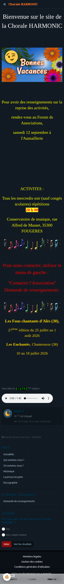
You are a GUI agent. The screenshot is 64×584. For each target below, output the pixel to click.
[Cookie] (7, 577)
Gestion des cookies (32, 561)
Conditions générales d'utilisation (32, 566)
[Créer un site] (12, 579)
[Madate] (32, 579)
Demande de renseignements (19, 501)
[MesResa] (52, 579)
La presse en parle (13, 477)
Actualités (8, 454)
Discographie (10, 482)
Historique (8, 471)
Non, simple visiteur (16, 535)
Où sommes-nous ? (13, 465)
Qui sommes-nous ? (13, 460)
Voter (6, 544)
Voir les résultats (23, 544)
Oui (8, 529)
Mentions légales (32, 556)
